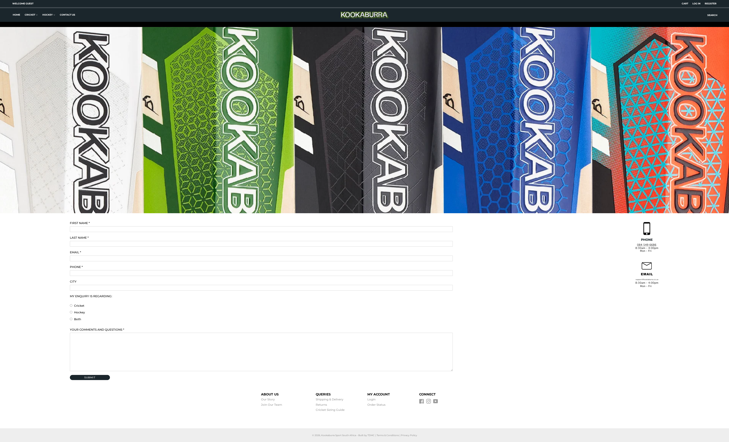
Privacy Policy (409, 435)
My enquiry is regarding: (91, 296)
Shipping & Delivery (329, 399)
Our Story (268, 399)
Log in (696, 3)
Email (75, 252)
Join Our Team (271, 404)
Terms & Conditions (388, 435)
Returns (321, 404)
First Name (80, 223)
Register (710, 3)
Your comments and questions (97, 329)
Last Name (79, 237)
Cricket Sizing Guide (330, 410)
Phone (76, 267)
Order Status (376, 404)
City (73, 281)
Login (371, 399)
